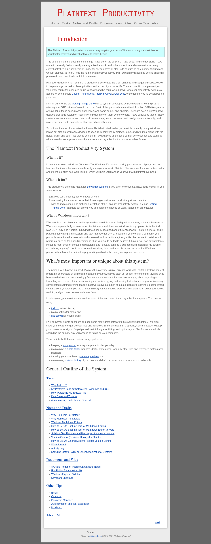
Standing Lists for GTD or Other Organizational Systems (81, 452)
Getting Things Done (83, 93)
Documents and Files (116, 23)
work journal (69, 345)
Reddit (106, 532)
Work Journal (58, 444)
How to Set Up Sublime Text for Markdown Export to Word (82, 429)
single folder (73, 349)
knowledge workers (97, 186)
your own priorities (89, 356)
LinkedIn (116, 532)
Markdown (57, 315)
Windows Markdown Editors (66, 422)
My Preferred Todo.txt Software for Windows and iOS (80, 389)
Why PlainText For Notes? (65, 415)
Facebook (97, 532)
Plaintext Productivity (105, 13)
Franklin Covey (104, 93)
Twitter (101, 532)
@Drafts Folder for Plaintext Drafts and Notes (76, 466)
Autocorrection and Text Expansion (70, 503)
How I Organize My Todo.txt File (68, 392)
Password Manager (62, 500)
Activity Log (57, 448)
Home (55, 23)
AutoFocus (119, 93)
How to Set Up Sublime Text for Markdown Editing (78, 426)
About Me (53, 515)
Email (54, 492)
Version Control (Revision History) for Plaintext (76, 437)
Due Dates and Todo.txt (64, 396)
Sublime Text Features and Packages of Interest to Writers (82, 433)
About (156, 23)
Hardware (56, 507)
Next (157, 522)
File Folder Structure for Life (66, 470)
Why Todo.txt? (59, 385)
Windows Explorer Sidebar (66, 474)
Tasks (66, 23)
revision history (73, 360)
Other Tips (141, 23)
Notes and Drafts (85, 23)
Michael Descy (95, 536)
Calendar (56, 496)
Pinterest (111, 532)
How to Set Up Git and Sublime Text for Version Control (81, 441)
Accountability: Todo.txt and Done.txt (71, 400)
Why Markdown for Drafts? (65, 418)
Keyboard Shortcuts (62, 478)
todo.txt (55, 308)
